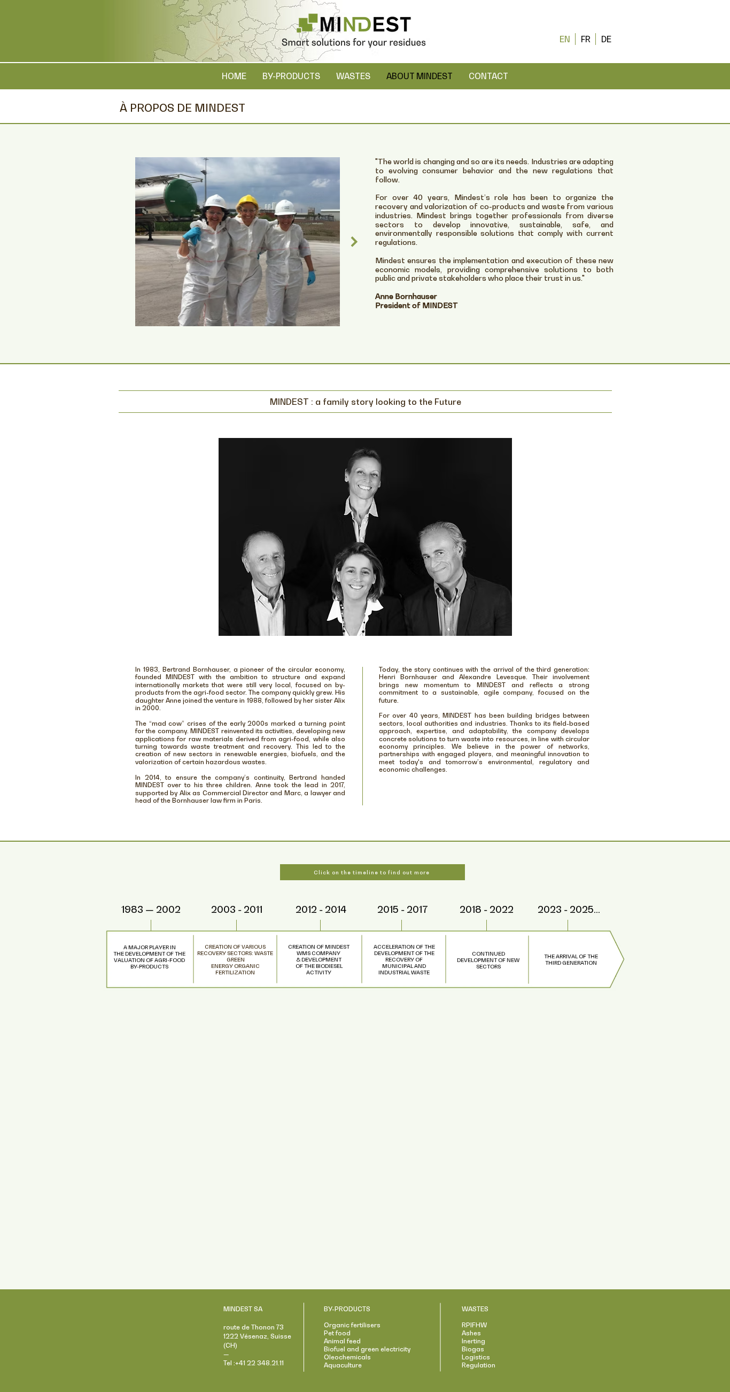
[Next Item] (354, 241)
